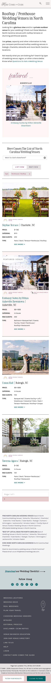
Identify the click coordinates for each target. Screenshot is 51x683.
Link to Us (9, 643)
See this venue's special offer (41, 293)
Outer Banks (26, 521)
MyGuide (8, 620)
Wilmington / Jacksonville (12, 523)
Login (6, 651)
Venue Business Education (17, 634)
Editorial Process (13, 624)
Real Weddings (11, 606)
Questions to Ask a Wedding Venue (27, 61)
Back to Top (43, 601)
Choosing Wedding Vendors (17, 616)
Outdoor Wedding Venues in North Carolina (24, 526)
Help (6, 647)
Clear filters (36, 679)
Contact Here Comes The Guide (19, 655)
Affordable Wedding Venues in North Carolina (19, 528)
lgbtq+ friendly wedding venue (15, 220)
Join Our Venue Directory (17, 638)
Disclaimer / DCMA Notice (16, 628)
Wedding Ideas (11, 602)
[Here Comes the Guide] (12, 4)
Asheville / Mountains (31, 518)
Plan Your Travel (12, 610)
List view (19, 167)
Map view (33, 167)
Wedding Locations (13, 598)
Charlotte (44, 518)
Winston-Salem (29, 523)
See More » (19, 244)
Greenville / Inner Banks (12, 521)
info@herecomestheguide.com (27, 552)
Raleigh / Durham (39, 521)
